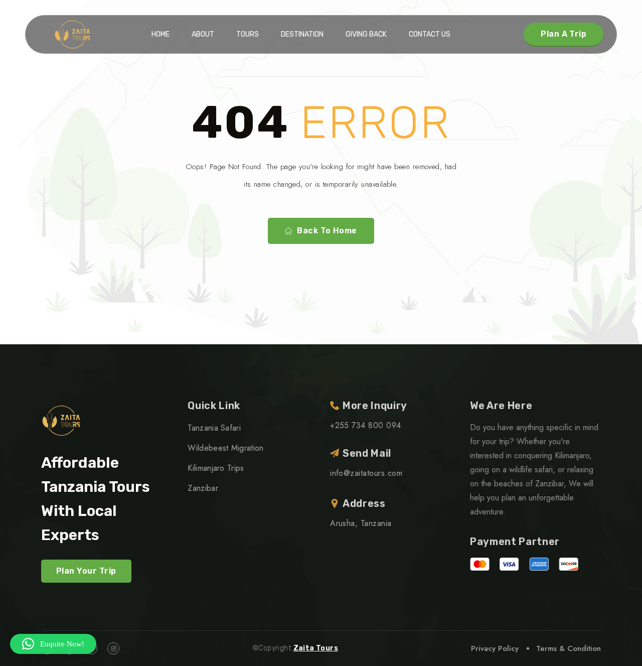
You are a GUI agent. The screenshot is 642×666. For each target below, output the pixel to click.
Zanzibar (203, 488)
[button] (53, 644)
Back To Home (327, 230)
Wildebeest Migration (225, 448)
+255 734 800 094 (365, 425)
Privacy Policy (495, 648)
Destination (302, 34)
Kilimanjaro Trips (216, 468)
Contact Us (429, 34)
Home (160, 34)
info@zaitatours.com (366, 473)
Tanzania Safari (214, 428)
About (203, 34)
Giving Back (366, 34)
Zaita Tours (316, 648)
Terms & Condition (568, 648)
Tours (247, 34)
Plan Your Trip (86, 571)
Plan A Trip (563, 34)
